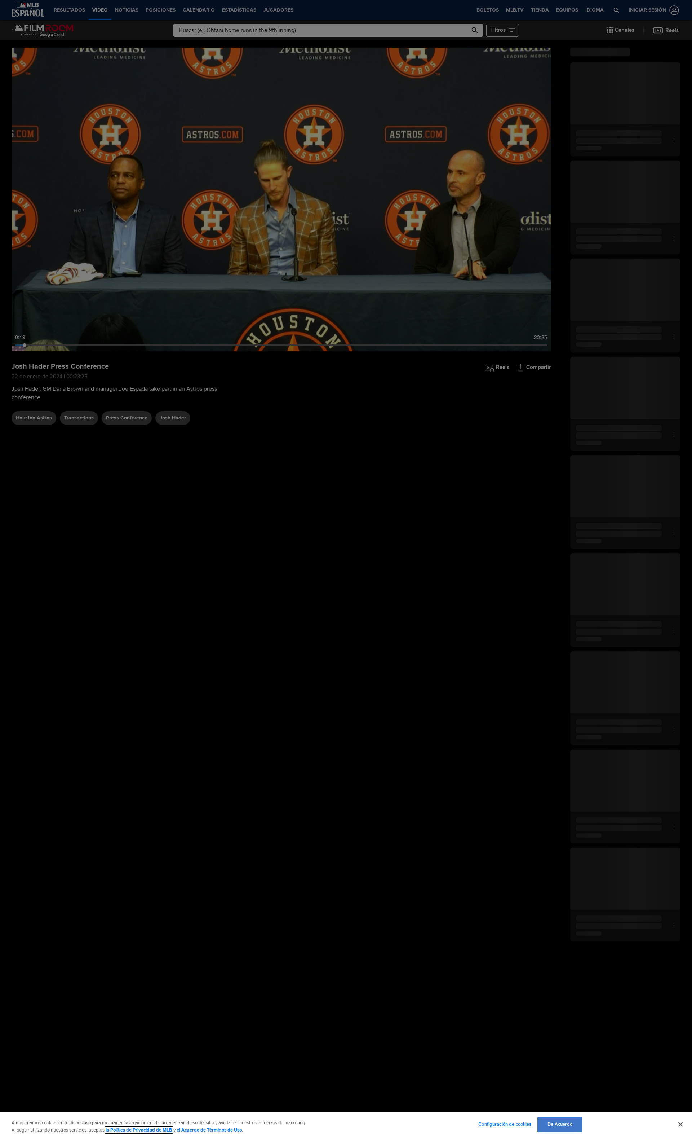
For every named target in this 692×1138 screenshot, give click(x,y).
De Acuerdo (559, 1124)
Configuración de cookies (504, 1124)
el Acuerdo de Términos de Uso (209, 1130)
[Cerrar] (680, 1124)
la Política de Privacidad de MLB (139, 1130)
